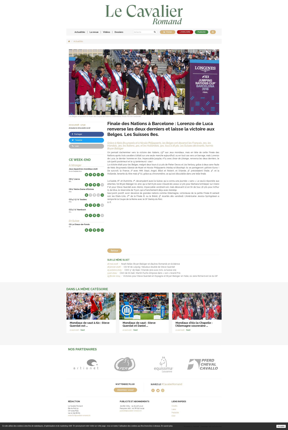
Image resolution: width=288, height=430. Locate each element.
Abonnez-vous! (125, 390)
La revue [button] (94, 32)
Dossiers (119, 32)
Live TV (102, 174)
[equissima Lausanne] (152, 364)
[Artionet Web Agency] (74, 364)
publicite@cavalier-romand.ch (131, 411)
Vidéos (106, 32)
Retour (114, 250)
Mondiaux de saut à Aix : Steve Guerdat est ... (89, 324)
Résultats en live (98, 174)
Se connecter (213, 32)
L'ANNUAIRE (185, 32)
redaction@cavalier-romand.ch (79, 415)
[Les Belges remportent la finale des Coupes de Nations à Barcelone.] (144, 82)
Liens (174, 409)
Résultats (94, 174)
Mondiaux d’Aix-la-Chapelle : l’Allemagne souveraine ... (194, 324)
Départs (90, 174)
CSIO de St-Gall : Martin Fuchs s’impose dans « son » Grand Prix (149, 273)
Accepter (281, 426)
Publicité (201, 32)
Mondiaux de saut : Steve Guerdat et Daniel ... (139, 324)
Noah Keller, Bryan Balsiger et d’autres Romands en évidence (150, 264)
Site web (86, 174)
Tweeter (78, 140)
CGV (173, 416)
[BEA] (190, 364)
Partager (78, 134)
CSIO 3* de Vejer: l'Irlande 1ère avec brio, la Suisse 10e (150, 270)
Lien (76, 146)
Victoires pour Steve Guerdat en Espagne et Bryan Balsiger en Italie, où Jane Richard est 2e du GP (170, 276)
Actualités (80, 32)
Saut (83, 330)
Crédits (174, 406)
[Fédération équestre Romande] (113, 364)
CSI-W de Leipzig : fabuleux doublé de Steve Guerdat (149, 267)
